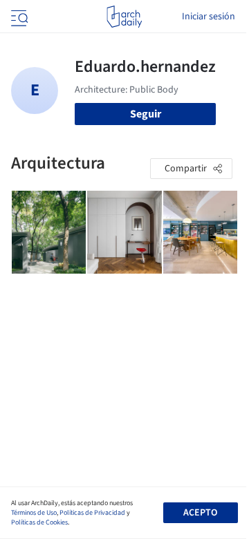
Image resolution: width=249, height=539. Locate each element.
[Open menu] (18, 16)
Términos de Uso (34, 513)
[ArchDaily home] (124, 17)
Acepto (200, 513)
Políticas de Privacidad (92, 513)
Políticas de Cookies (39, 522)
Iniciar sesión (208, 16)
